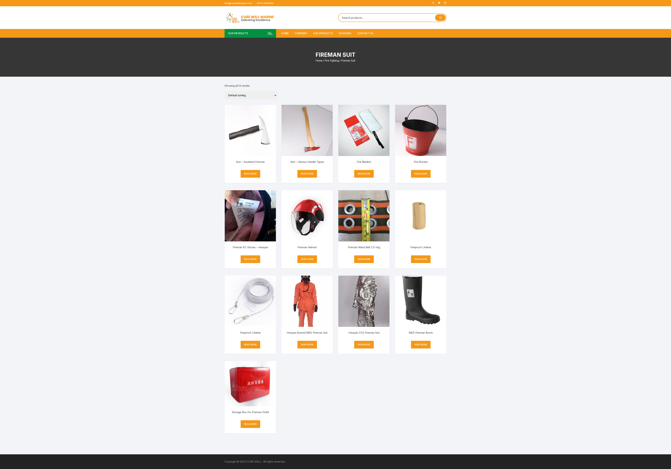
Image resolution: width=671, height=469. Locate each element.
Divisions (345, 33)
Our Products (323, 33)
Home (285, 33)
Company (301, 33)
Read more (250, 173)
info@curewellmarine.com (238, 3)
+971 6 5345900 (265, 3)
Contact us (365, 33)
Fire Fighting (332, 60)
